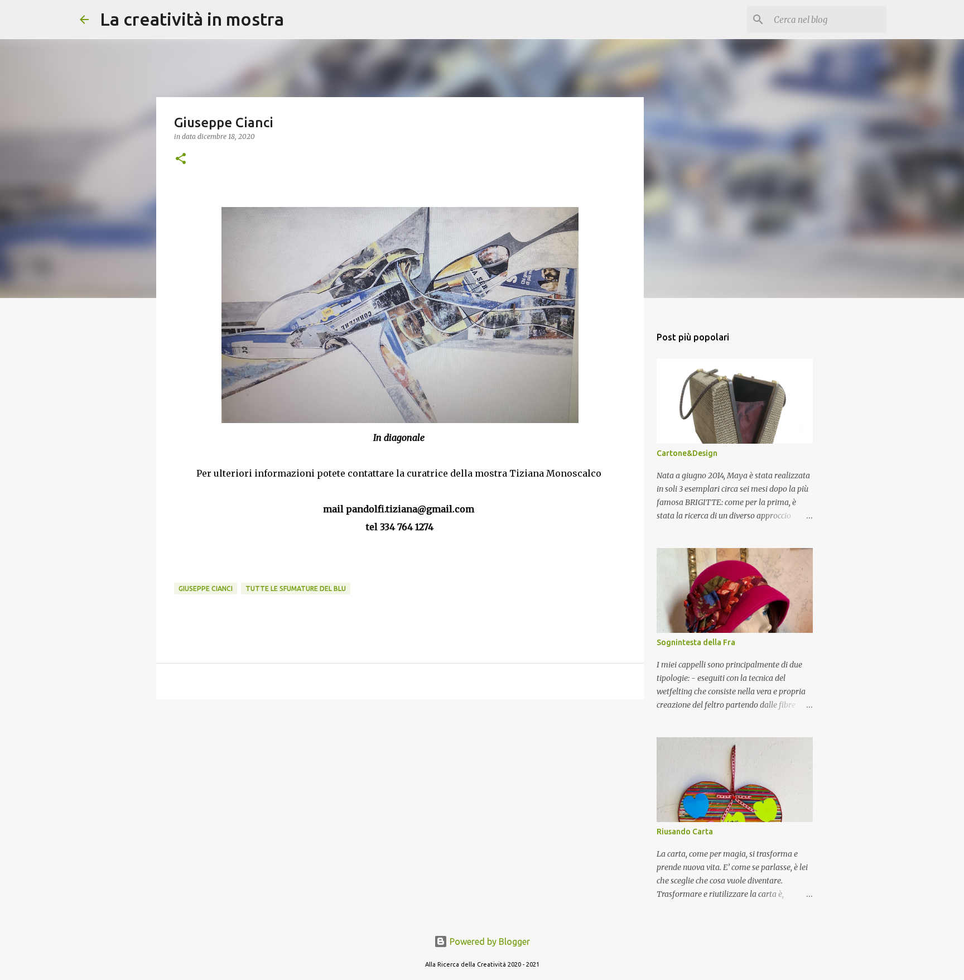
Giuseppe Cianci (206, 588)
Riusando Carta (685, 831)
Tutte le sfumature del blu (295, 588)
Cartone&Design (687, 453)
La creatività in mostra (192, 19)
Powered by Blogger (488, 941)
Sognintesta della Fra (696, 642)
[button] (180, 159)
